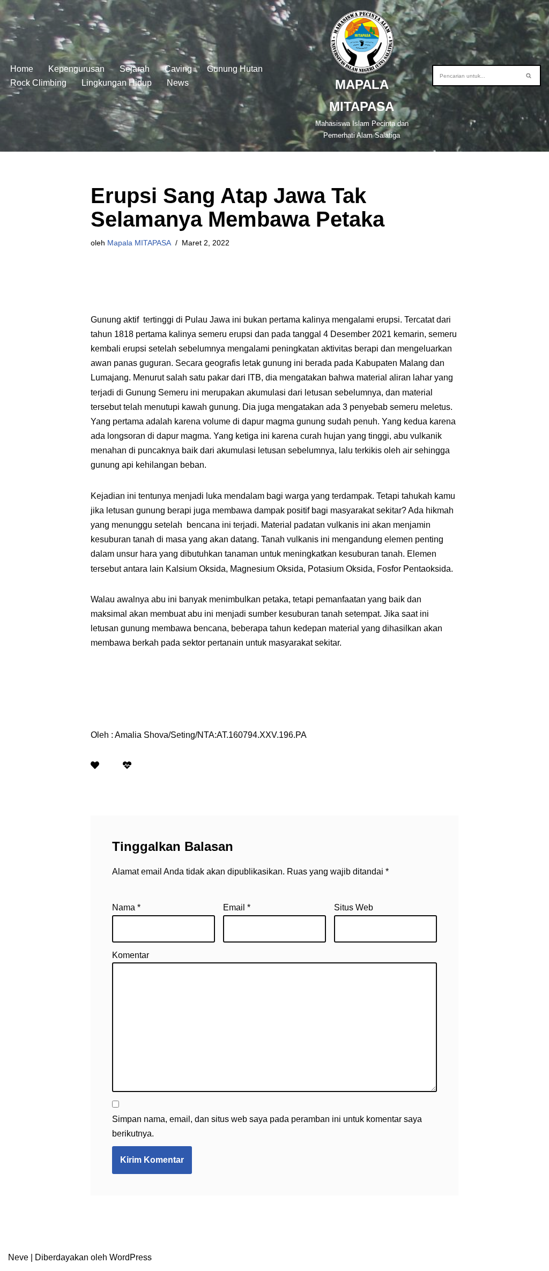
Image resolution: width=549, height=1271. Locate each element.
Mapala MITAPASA (139, 242)
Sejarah (135, 68)
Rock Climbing (38, 82)
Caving (178, 68)
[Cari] (529, 75)
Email (236, 907)
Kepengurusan (76, 68)
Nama (126, 907)
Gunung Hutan (235, 68)
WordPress (130, 1257)
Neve (18, 1257)
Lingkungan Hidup (116, 82)
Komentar (130, 955)
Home (21, 68)
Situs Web (353, 907)
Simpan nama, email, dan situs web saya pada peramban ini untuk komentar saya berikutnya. (267, 1126)
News (178, 82)
